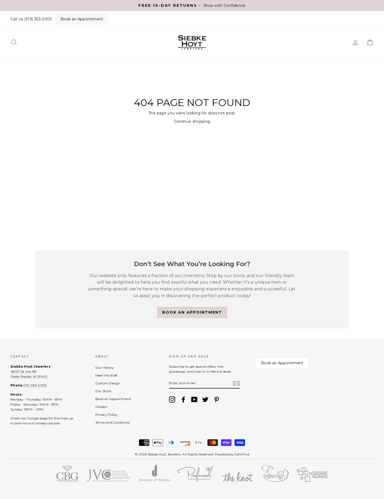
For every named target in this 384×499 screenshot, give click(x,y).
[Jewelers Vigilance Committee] (108, 480)
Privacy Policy (106, 414)
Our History (104, 367)
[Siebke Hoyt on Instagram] (172, 399)
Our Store (103, 391)
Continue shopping (192, 121)
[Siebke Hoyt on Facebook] (183, 399)
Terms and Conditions (112, 422)
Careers (101, 407)
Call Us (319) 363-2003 (31, 19)
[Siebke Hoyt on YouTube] (194, 399)
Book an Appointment (82, 19)
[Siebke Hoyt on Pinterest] (216, 399)
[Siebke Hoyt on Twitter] (205, 399)
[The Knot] (238, 480)
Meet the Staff (106, 375)
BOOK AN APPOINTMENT (192, 312)
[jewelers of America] (154, 480)
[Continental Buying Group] (67, 480)
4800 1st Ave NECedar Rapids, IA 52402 (29, 373)
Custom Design (107, 383)
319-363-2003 (35, 385)
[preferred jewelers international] (196, 480)
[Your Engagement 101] (275, 480)
